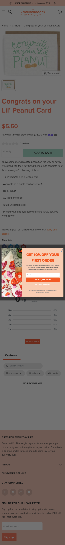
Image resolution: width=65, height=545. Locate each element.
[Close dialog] (61, 250)
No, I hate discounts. (43, 285)
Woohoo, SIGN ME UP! (42, 280)
